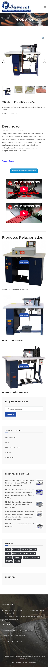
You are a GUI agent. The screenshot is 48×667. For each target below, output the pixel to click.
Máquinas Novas (18, 107)
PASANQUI (17, 557)
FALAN (25, 553)
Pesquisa (10, 414)
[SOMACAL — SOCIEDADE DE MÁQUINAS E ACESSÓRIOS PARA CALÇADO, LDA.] (16, 6)
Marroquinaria (29, 107)
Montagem (8, 452)
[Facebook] (4, 642)
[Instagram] (17, 642)
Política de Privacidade (19, 663)
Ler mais (24, 262)
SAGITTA (14, 113)
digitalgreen (24, 658)
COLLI (8, 553)
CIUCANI (33, 549)
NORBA (32, 553)
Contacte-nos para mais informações (24, 171)
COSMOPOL (16, 553)
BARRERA (16, 549)
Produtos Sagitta (8, 161)
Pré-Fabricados (10, 437)
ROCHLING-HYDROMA (31, 557)
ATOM (8, 549)
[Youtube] (21, 642)
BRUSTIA (25, 549)
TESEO (17, 561)
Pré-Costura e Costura (12, 447)
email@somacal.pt (11, 620)
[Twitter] (8, 642)
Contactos (32, 663)
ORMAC (9, 557)
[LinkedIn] (12, 642)
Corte (7, 442)
